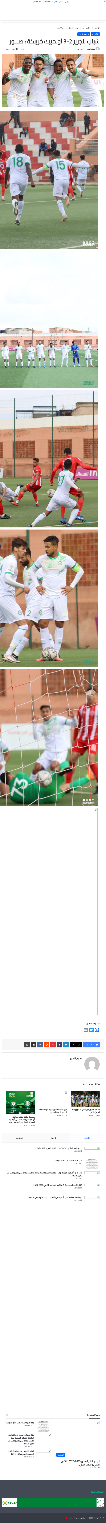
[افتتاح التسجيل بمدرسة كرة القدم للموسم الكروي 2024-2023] (92, 1189)
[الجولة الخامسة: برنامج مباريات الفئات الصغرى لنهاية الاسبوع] (53, 1099)
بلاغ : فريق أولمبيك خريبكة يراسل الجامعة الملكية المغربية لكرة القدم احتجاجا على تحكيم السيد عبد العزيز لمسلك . (44, 1174)
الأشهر (87, 1138)
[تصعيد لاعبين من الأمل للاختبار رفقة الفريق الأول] (85, 1099)
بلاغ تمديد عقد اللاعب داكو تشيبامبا (68, 1160)
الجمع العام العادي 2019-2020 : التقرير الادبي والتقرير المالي (58, 1148)
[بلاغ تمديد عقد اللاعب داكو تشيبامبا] (92, 1164)
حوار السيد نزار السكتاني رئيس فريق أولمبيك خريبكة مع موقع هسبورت (55, 1197)
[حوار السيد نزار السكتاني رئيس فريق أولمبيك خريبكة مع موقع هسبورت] (92, 1299)
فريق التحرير (91, 49)
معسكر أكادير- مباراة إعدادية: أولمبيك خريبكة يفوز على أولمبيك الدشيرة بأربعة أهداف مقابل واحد (22, 1119)
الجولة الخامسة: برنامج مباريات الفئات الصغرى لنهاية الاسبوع (53, 1111)
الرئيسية (95, 28)
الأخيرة (53, 1138)
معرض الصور (84, 34)
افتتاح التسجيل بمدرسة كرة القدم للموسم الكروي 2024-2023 (57, 1185)
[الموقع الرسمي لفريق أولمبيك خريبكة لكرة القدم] (53, 7)
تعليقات (19, 1138)
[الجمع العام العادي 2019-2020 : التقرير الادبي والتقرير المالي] (92, 1152)
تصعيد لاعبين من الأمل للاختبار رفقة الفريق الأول (86, 1111)
